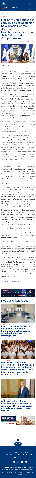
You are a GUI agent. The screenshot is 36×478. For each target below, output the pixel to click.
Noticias (9, 13)
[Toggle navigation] (32, 7)
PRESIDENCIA (17, 452)
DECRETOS (7, 455)
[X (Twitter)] (10, 462)
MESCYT (5, 281)
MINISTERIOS (18, 457)
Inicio (3, 13)
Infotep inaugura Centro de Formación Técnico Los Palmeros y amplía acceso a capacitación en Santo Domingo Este (16, 331)
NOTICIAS (27, 452)
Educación (6, 16)
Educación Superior (17, 281)
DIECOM (29, 455)
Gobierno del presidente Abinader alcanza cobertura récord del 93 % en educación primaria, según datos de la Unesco (16, 406)
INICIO (7, 452)
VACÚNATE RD (19, 455)
